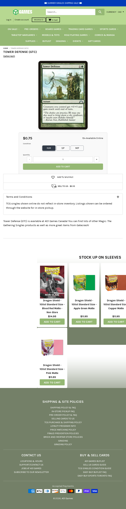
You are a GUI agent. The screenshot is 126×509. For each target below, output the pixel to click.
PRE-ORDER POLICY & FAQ (63, 415)
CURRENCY (111, 12)
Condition (27, 144)
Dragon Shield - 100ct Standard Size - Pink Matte (52, 369)
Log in (8, 20)
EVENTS (77, 41)
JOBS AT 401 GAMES (31, 468)
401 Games (67, 498)
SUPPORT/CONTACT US (31, 464)
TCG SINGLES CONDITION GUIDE (94, 468)
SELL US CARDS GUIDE (94, 464)
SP (63, 148)
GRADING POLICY (63, 444)
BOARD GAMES (53, 29)
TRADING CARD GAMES (80, 29)
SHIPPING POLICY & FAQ (63, 407)
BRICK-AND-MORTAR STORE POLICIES (63, 437)
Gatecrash (9, 56)
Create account (22, 20)
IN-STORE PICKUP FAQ (63, 411)
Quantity (26, 155)
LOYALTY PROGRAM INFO (63, 426)
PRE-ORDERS (31, 29)
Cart (55, 20)
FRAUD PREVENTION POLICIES (63, 433)
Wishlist (38, 20)
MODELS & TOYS (51, 35)
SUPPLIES (30, 41)
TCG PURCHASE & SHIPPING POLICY (63, 422)
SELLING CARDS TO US (63, 418)
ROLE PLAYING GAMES (76, 35)
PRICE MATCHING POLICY (63, 429)
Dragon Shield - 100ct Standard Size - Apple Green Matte (84, 304)
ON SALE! (12, 29)
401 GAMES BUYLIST (95, 461)
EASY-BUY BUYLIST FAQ (94, 472)
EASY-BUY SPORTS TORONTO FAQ (95, 475)
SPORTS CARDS (108, 29)
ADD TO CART (52, 321)
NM (49, 148)
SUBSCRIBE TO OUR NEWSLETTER (31, 472)
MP (77, 148)
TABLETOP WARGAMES (23, 35)
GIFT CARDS (94, 41)
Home (5, 48)
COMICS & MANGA (105, 35)
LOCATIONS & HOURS (31, 461)
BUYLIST (46, 41)
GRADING (61, 41)
